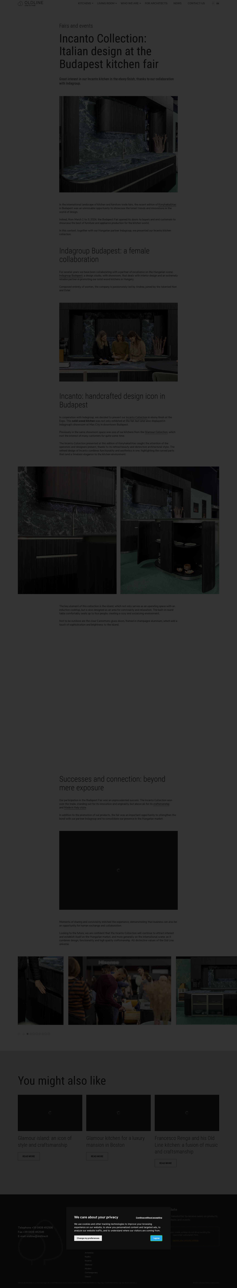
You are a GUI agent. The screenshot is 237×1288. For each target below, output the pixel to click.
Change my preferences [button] (88, 1238)
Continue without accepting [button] (149, 1217)
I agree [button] (156, 1238)
